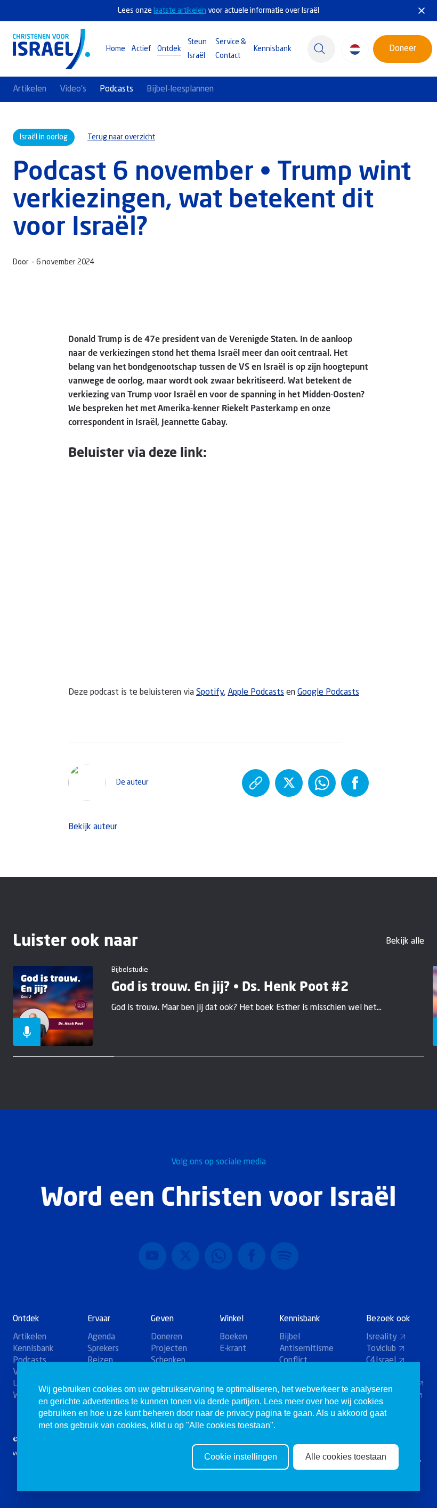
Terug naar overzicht (121, 137)
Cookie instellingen (240, 1456)
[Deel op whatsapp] (322, 783)
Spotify (210, 692)
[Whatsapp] (218, 1256)
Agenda (101, 1337)
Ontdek (169, 49)
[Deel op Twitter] (289, 783)
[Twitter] (185, 1256)
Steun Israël (197, 49)
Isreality (381, 1337)
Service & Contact (230, 49)
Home (115, 49)
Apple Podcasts (256, 692)
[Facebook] (251, 1256)
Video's (73, 89)
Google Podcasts (328, 692)
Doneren (166, 1337)
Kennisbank (273, 49)
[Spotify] (284, 1256)
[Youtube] (152, 1256)
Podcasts (116, 89)
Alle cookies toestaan (345, 1456)
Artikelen (29, 89)
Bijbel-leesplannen (180, 89)
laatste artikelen (179, 10)
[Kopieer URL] (256, 783)
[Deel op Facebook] (355, 783)
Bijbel (289, 1337)
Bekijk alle (405, 941)
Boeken (233, 1337)
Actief (141, 49)
